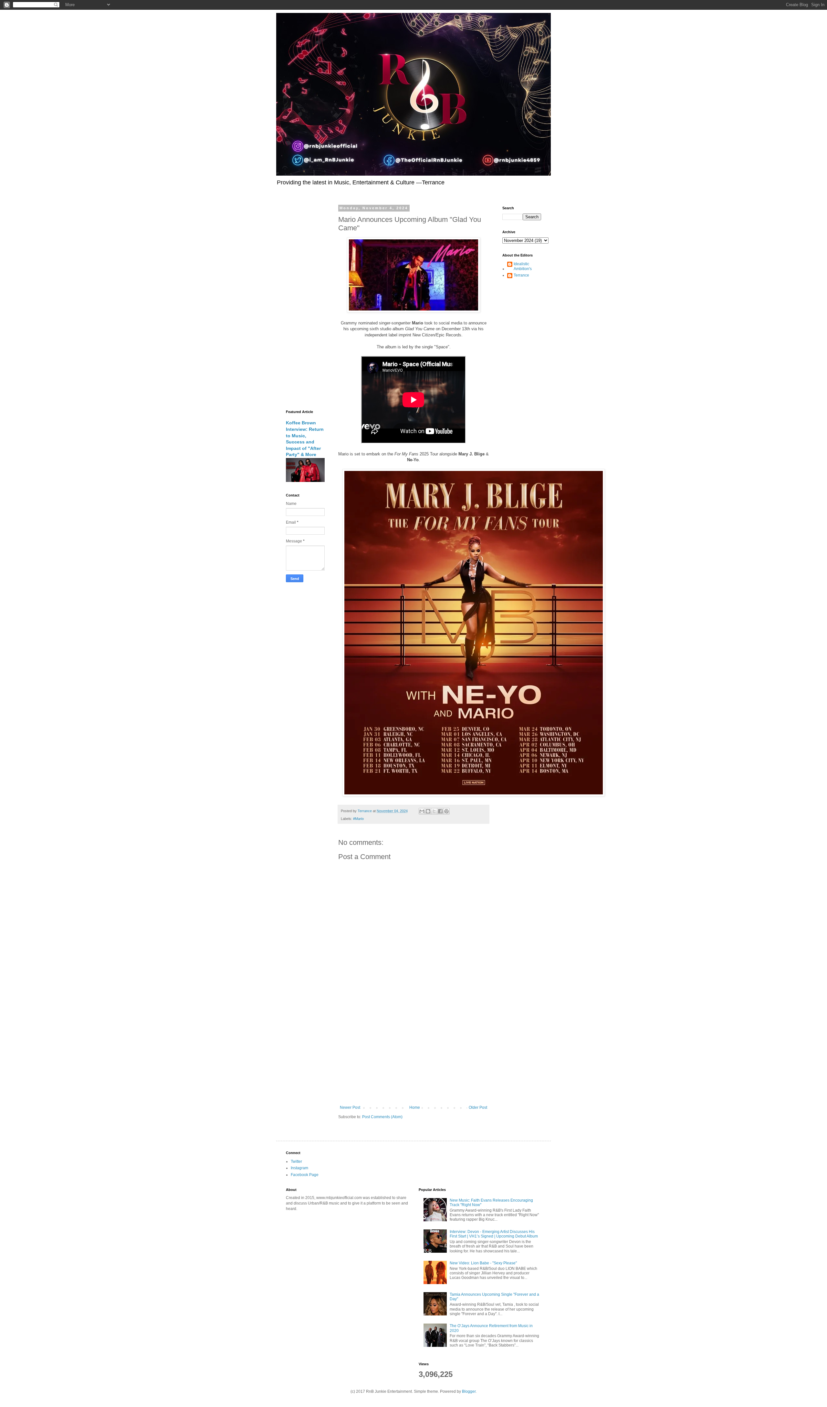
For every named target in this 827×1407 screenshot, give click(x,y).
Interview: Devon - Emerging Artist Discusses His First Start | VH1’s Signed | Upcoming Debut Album (494, 1233)
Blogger (469, 1391)
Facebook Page (305, 1174)
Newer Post (350, 1107)
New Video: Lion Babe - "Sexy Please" (483, 1263)
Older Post (478, 1107)
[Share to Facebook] (440, 811)
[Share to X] (434, 811)
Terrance (521, 275)
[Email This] (422, 811)
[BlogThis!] (428, 811)
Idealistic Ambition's (523, 266)
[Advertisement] (413, 1052)
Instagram (299, 1168)
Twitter (296, 1161)
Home (414, 1107)
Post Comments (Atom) (382, 1117)
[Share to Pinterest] (446, 811)
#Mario (358, 819)
